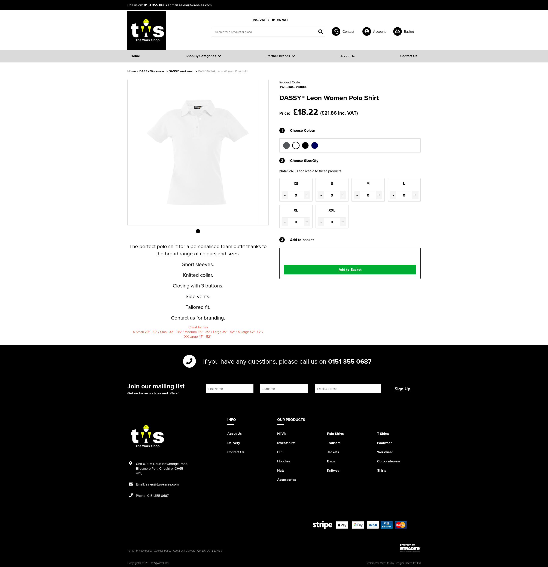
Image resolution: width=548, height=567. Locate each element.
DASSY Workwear (151, 71)
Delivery (233, 442)
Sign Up (402, 389)
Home (131, 71)
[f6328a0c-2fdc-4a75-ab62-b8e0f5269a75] (314, 145)
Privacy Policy (144, 550)
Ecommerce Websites (378, 563)
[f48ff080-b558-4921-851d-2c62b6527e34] (296, 145)
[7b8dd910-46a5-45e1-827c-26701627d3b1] (305, 145)
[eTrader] (410, 548)
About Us (234, 433)
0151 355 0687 (155, 5)
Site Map (217, 550)
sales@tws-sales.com (195, 5)
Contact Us (235, 452)
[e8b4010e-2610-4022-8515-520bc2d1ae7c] (286, 145)
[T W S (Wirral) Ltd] (146, 30)
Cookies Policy (162, 550)
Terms (130, 550)
